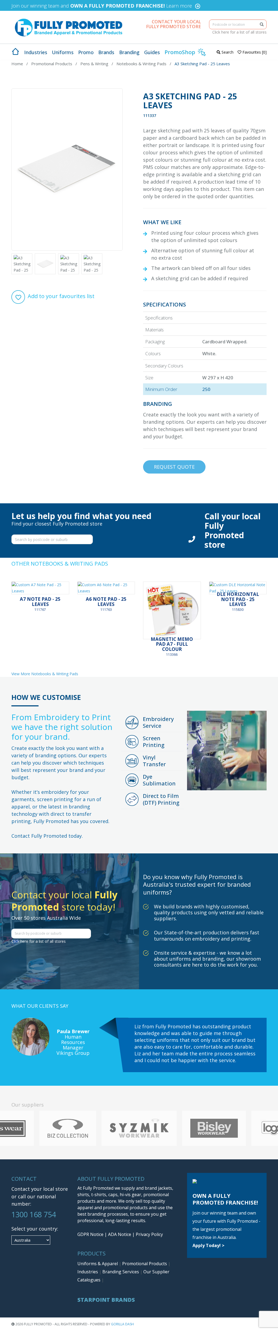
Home (17, 63)
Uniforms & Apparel (98, 1264)
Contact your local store (39, 1189)
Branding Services (121, 1272)
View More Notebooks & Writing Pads (44, 673)
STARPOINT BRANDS (106, 1299)
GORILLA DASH (122, 1324)
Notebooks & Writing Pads (141, 63)
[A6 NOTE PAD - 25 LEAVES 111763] (106, 588)
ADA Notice (119, 1234)
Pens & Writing (94, 63)
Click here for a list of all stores (239, 32)
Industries (88, 1272)
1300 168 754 (33, 1214)
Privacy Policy (149, 1234)
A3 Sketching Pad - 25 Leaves (202, 63)
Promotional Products (51, 63)
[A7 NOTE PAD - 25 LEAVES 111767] (40, 588)
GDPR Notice (90, 1234)
